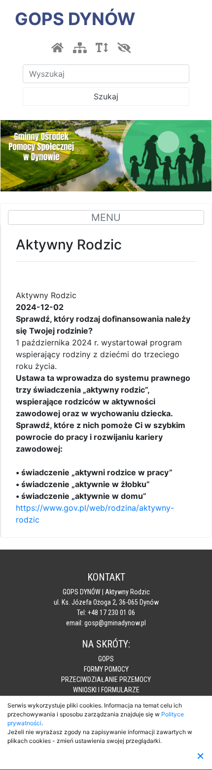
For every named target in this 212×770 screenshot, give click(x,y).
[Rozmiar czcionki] (101, 48)
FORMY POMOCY (106, 669)
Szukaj (106, 96)
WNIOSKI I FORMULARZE (106, 690)
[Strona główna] (57, 48)
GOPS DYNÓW (75, 18)
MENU (106, 217)
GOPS (106, 659)
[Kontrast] (124, 48)
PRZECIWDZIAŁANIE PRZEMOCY (106, 679)
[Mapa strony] (79, 48)
